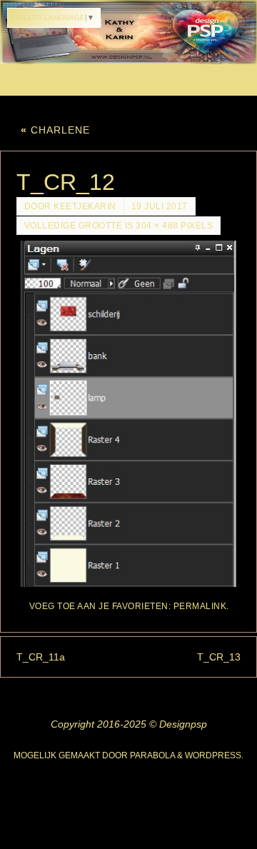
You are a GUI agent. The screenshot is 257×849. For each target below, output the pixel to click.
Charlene (55, 130)
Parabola (152, 755)
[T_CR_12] (128, 414)
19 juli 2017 (159, 206)
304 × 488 (157, 226)
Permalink (200, 606)
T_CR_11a (40, 657)
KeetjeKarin (85, 206)
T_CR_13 (219, 657)
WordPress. (214, 755)
